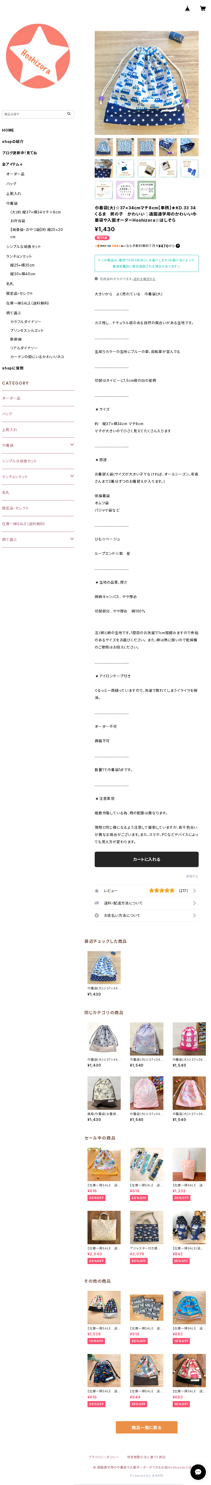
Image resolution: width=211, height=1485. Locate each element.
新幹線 (16, 339)
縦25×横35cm (22, 265)
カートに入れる (146, 859)
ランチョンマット (19, 256)
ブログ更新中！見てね (19, 153)
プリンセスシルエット (27, 330)
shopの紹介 (13, 141)
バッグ (11, 184)
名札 (10, 283)
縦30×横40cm (23, 274)
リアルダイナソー (24, 348)
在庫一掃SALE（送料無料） (28, 303)
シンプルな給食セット (23, 246)
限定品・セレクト (19, 293)
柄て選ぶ (13, 313)
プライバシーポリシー (104, 1457)
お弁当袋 (17, 221)
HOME (8, 130)
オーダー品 (15, 174)
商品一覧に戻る (147, 1427)
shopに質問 (13, 368)
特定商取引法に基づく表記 (146, 1457)
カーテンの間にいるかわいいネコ (37, 357)
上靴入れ (13, 193)
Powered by (141, 1476)
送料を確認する (144, 279)
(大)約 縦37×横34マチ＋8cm (35, 212)
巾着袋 (11, 203)
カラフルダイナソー (25, 322)
